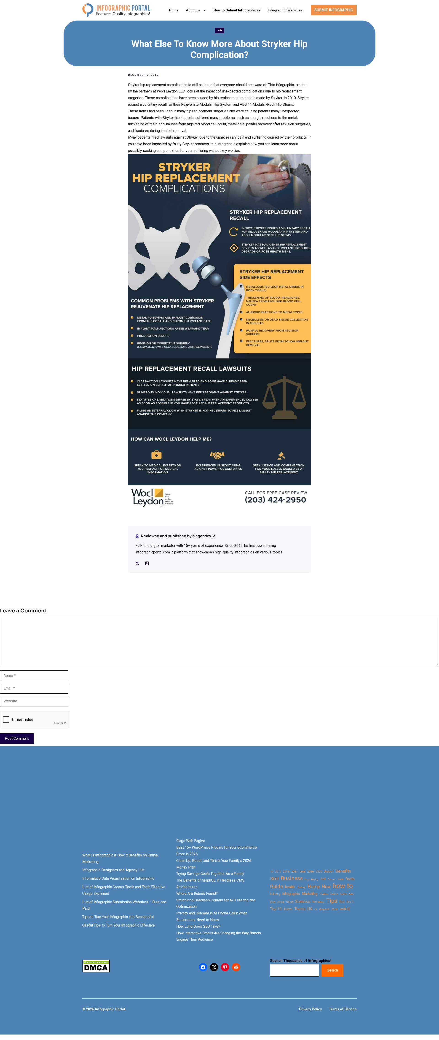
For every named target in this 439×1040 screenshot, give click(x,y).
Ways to (324, 909)
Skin (272, 901)
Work (335, 909)
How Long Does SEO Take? (198, 926)
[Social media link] (137, 563)
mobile (324, 894)
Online (334, 894)
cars (340, 879)
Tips (331, 901)
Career (332, 879)
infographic (291, 894)
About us (193, 10)
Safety (343, 894)
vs (315, 909)
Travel (288, 909)
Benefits (343, 871)
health (290, 887)
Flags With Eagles (190, 841)
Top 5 (349, 901)
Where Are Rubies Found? (197, 893)
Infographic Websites (285, 10)
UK (310, 909)
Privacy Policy (310, 1009)
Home (174, 10)
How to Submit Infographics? (237, 10)
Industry (275, 894)
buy (307, 879)
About (328, 872)
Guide (276, 886)
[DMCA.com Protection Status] (96, 971)
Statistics (302, 902)
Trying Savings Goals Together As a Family (210, 873)
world (345, 908)
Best (274, 878)
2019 (310, 871)
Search (332, 970)
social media (285, 901)
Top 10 (275, 908)
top (341, 902)
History (301, 887)
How (326, 886)
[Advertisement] (144, 800)
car (323, 879)
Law (219, 30)
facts (350, 879)
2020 (319, 871)
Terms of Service (343, 1009)
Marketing (310, 894)
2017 (294, 871)
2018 (302, 871)
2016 (286, 871)
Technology (318, 901)
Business (292, 878)
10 (271, 871)
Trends (299, 909)
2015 (278, 871)
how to (343, 886)
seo (351, 894)
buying (315, 879)
